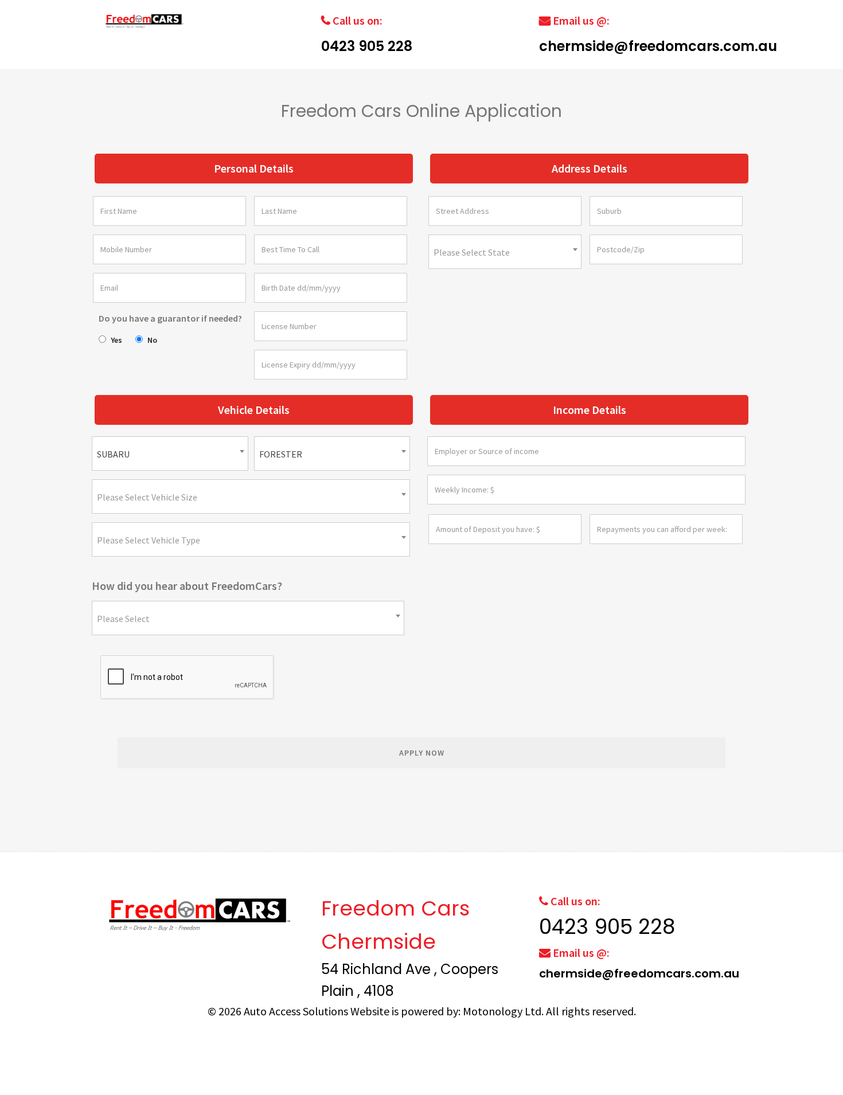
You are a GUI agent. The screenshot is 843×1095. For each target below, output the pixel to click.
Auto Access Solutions (297, 1011)
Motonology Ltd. (503, 1011)
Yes (116, 340)
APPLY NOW (421, 753)
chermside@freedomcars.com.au (658, 46)
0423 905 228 (366, 46)
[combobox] (504, 251)
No (152, 340)
